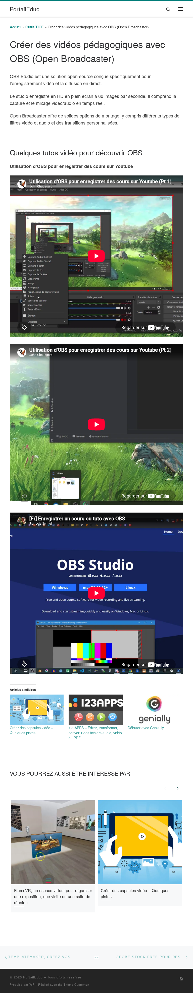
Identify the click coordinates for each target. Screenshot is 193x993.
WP (31, 984)
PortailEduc (33, 977)
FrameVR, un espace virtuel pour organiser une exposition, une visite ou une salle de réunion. (53, 896)
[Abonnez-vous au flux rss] (181, 978)
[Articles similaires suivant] (177, 787)
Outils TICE (34, 26)
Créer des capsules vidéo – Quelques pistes (31, 730)
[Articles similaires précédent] (165, 787)
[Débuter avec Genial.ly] (154, 710)
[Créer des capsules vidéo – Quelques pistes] (37, 710)
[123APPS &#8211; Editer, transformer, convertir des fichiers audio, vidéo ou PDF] (95, 710)
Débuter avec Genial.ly (146, 727)
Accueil (15, 26)
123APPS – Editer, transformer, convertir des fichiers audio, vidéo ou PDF (95, 732)
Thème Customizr (76, 984)
